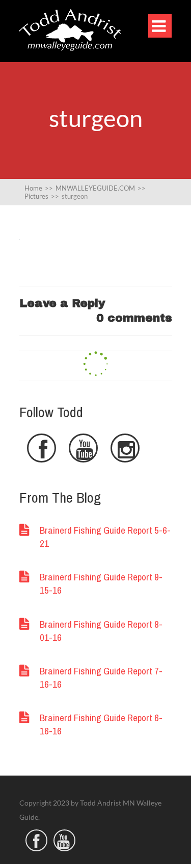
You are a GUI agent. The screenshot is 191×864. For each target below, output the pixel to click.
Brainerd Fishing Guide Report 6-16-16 (101, 724)
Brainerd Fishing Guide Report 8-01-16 (101, 631)
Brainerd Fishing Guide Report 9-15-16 (101, 583)
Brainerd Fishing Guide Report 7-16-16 (101, 677)
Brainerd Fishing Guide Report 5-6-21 (105, 536)
